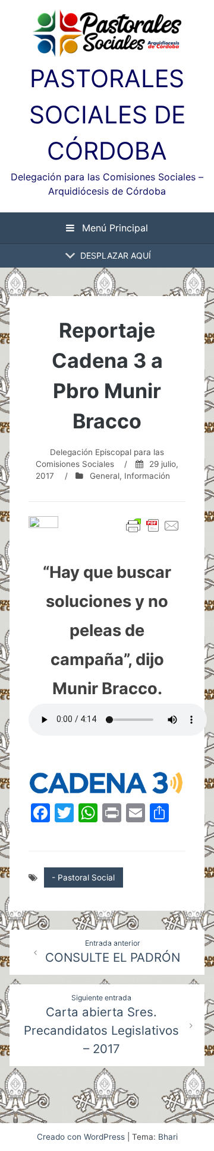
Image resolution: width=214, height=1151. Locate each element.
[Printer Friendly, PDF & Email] (152, 526)
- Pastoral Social (83, 877)
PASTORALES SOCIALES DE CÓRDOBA (107, 114)
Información (147, 476)
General (104, 476)
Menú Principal (113, 228)
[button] (115, 256)
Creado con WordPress (82, 1137)
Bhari (168, 1137)
